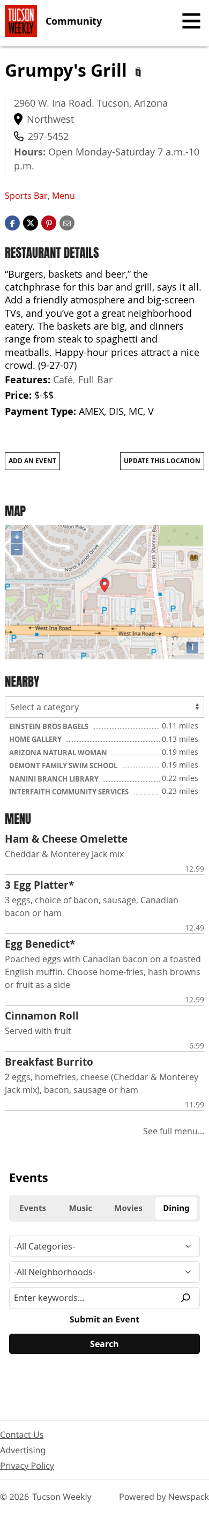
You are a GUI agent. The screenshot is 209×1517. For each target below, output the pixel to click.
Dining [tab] (176, 1208)
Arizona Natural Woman (59, 752)
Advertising (23, 1450)
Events (28, 1178)
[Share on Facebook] (12, 222)
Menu (63, 196)
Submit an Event (104, 1319)
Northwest (50, 119)
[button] (48, 222)
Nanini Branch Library (54, 779)
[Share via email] (66, 222)
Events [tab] (32, 1208)
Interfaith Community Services (69, 792)
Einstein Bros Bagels (49, 726)
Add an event (32, 460)
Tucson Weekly (62, 1497)
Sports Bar (26, 196)
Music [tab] (81, 1208)
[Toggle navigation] (191, 21)
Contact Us (21, 1434)
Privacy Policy (27, 1465)
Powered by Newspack (164, 1497)
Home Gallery (36, 739)
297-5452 (48, 136)
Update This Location (162, 460)
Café (63, 379)
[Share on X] (30, 222)
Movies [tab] (128, 1208)
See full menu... (173, 1131)
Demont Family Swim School (64, 765)
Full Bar (95, 379)
